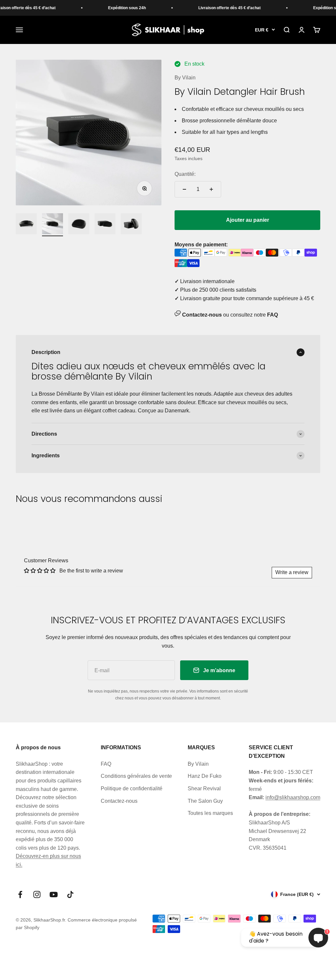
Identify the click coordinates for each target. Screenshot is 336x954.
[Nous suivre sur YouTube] (53, 894)
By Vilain (185, 77)
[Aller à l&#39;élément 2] (52, 224)
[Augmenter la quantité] (211, 189)
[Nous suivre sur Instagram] (36, 894)
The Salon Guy (205, 801)
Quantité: (185, 174)
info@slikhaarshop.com (292, 797)
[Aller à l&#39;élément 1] (26, 224)
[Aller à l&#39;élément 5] (131, 224)
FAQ (106, 764)
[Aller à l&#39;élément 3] (78, 224)
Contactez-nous (119, 801)
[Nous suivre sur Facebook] (20, 894)
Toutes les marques (210, 813)
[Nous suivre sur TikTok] (70, 894)
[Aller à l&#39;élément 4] (105, 224)
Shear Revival (204, 788)
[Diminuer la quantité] (184, 189)
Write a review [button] (291, 572)
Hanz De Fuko (204, 776)
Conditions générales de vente (136, 776)
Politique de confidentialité (131, 788)
